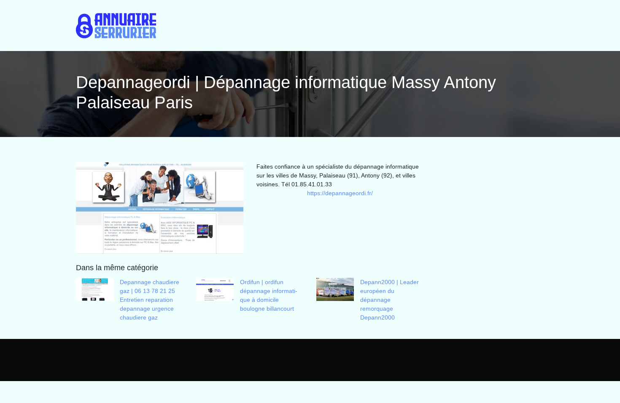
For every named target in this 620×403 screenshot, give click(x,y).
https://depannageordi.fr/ (340, 193)
